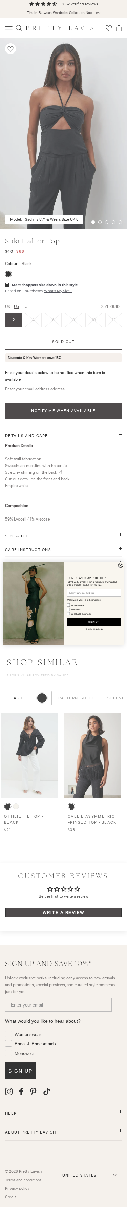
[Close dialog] (120, 565)
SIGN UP (93, 622)
